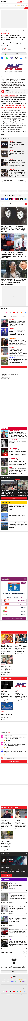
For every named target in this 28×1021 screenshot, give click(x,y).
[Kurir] (3, 2)
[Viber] (2, 199)
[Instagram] (14, 199)
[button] (25, 49)
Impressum (14, 986)
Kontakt (9, 986)
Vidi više (14, 971)
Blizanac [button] (8, 956)
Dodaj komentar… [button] (9, 758)
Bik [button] (4, 956)
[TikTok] (21, 199)
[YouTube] (17, 199)
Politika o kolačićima (21, 986)
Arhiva (5, 988)
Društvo (11, 30)
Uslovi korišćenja (20, 988)
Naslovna (3, 30)
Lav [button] (14, 956)
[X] (10, 199)
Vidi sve (14, 498)
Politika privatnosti (12, 988)
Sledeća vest (21, 180)
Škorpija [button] (24, 956)
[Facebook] (6, 199)
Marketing (4, 986)
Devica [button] (17, 956)
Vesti (7, 30)
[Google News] (25, 199)
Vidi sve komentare (14, 761)
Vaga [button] (20, 956)
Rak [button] (11, 956)
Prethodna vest (8, 180)
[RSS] (22, 312)
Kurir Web (6, 48)
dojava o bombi (22, 191)
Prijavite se (7, 875)
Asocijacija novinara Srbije (8, 95)
